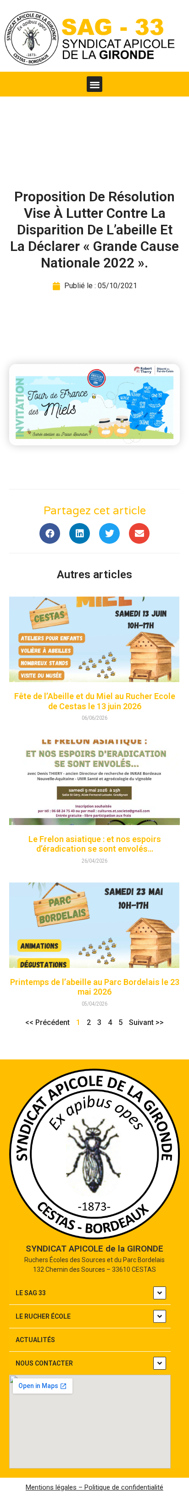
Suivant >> (146, 1022)
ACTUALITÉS (35, 1339)
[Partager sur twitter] (109, 533)
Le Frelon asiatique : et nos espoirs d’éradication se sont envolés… (94, 844)
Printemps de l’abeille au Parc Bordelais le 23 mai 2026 (94, 987)
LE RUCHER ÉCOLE (43, 1316)
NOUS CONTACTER (44, 1363)
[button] (95, 84)
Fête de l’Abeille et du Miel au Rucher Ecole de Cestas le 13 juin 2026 (94, 701)
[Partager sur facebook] (49, 533)
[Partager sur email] (139, 533)
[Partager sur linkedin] (79, 533)
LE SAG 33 (31, 1293)
